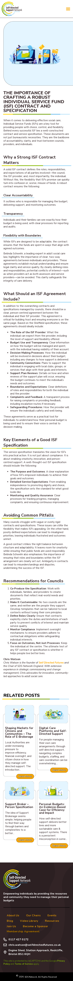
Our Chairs (33, 915)
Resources (52, 921)
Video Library (29, 921)
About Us (13, 915)
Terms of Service (24, 964)
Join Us (11, 926)
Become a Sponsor (35, 926)
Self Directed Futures (51, 662)
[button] (68, 8)
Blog (10, 921)
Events (52, 915)
